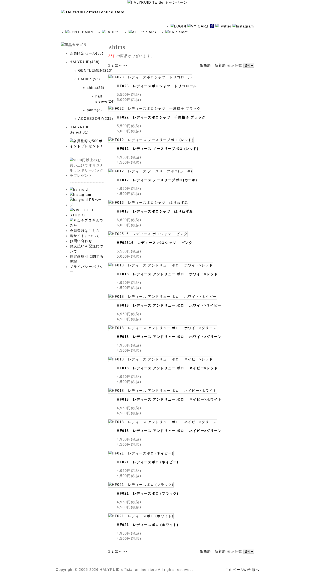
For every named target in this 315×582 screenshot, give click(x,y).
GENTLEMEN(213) (95, 70)
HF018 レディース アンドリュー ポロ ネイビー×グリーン (169, 431)
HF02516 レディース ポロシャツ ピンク (154, 243)
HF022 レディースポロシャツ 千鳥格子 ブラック (161, 117)
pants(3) (94, 110)
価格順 (205, 65)
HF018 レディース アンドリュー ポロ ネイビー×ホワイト (169, 399)
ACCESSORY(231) (95, 118)
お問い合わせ (81, 241)
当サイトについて (85, 236)
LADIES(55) (89, 79)
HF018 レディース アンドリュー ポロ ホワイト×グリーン (169, 337)
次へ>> (121, 65)
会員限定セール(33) (87, 53)
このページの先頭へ (242, 569)
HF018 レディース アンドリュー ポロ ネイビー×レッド (167, 368)
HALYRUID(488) (85, 62)
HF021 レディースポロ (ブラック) (147, 493)
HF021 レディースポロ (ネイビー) (147, 462)
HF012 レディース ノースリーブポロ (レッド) (157, 148)
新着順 (220, 65)
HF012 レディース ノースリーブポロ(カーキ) (157, 180)
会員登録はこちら (85, 230)
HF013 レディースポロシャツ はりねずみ (155, 211)
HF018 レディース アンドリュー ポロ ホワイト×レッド (167, 274)
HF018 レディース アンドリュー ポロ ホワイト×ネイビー (169, 305)
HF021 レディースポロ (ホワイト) (147, 525)
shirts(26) (95, 88)
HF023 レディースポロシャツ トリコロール (157, 86)
